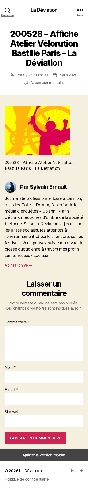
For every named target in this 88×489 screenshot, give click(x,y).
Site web (12, 412)
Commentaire (17, 322)
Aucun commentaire (47, 82)
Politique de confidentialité (27, 479)
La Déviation (44, 10)
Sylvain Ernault (35, 75)
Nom (10, 367)
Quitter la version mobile (44, 455)
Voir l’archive (18, 265)
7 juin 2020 (68, 75)
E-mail (11, 390)
